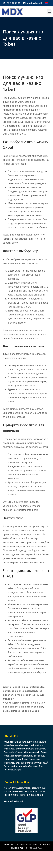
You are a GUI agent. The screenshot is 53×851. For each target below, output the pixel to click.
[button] (49, 11)
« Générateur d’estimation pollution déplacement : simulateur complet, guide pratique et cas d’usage (24, 706)
